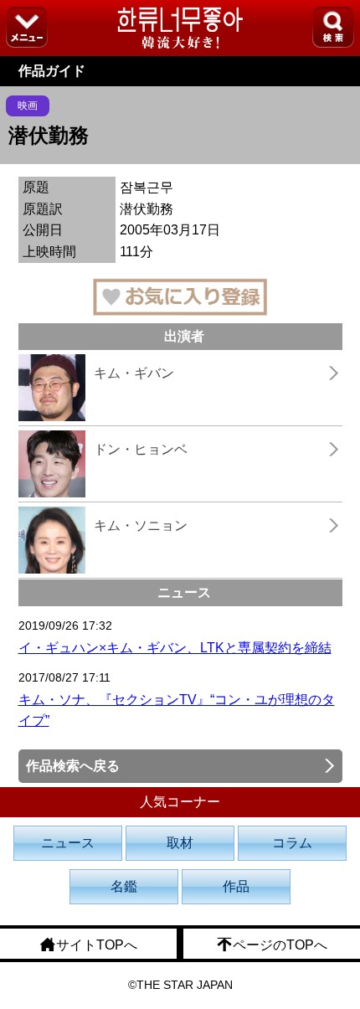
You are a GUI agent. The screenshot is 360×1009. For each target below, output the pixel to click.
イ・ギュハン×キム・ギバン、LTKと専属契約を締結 (175, 648)
